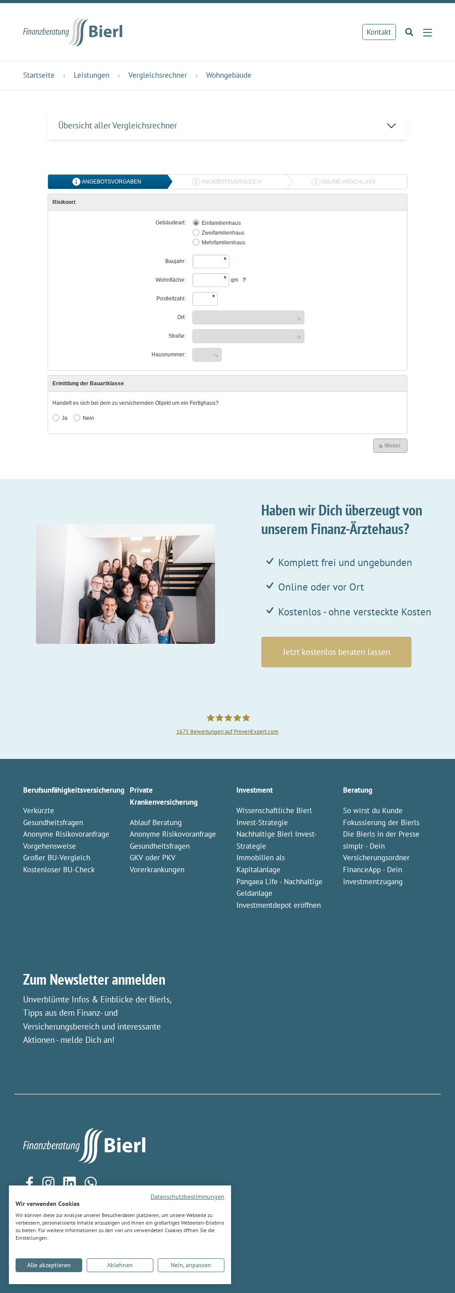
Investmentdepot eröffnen (278, 905)
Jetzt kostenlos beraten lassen (336, 651)
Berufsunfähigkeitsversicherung (73, 790)
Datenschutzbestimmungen (187, 1197)
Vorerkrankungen (157, 869)
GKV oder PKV (153, 857)
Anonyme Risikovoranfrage (66, 834)
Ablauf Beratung (156, 822)
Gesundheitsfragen (160, 846)
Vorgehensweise (49, 846)
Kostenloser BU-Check (59, 869)
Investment (254, 790)
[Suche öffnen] (407, 32)
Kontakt (379, 32)
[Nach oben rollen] (433, 1271)
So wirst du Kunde (373, 810)
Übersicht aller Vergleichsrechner (117, 125)
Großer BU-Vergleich (56, 857)
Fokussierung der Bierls (381, 822)
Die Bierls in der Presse (381, 834)
